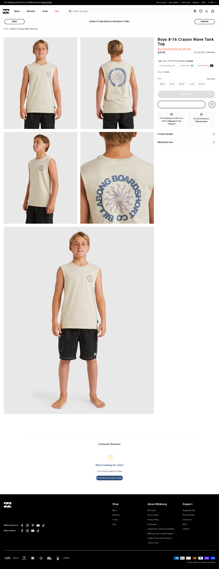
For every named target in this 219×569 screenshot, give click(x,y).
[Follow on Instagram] (27, 525)
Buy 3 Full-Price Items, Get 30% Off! (174, 49)
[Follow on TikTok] (43, 525)
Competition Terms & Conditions (161, 529)
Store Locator (153, 515)
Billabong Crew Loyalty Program (160, 533)
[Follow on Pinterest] (32, 525)
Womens (31, 11)
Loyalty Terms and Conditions (160, 538)
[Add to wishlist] (212, 104)
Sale (57, 11)
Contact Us (187, 520)
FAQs (185, 524)
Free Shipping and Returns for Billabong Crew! (28, 2)
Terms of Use (153, 543)
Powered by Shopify (208, 562)
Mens (17, 11)
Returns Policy (188, 515)
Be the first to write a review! (109, 478)
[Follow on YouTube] (38, 525)
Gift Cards (152, 510)
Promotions (152, 524)
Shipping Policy (189, 510)
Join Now (189, 61)
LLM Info (186, 529)
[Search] (69, 11)
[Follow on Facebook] (22, 525)
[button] (18, 11)
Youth (45, 11)
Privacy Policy (153, 520)
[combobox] (131, 11)
